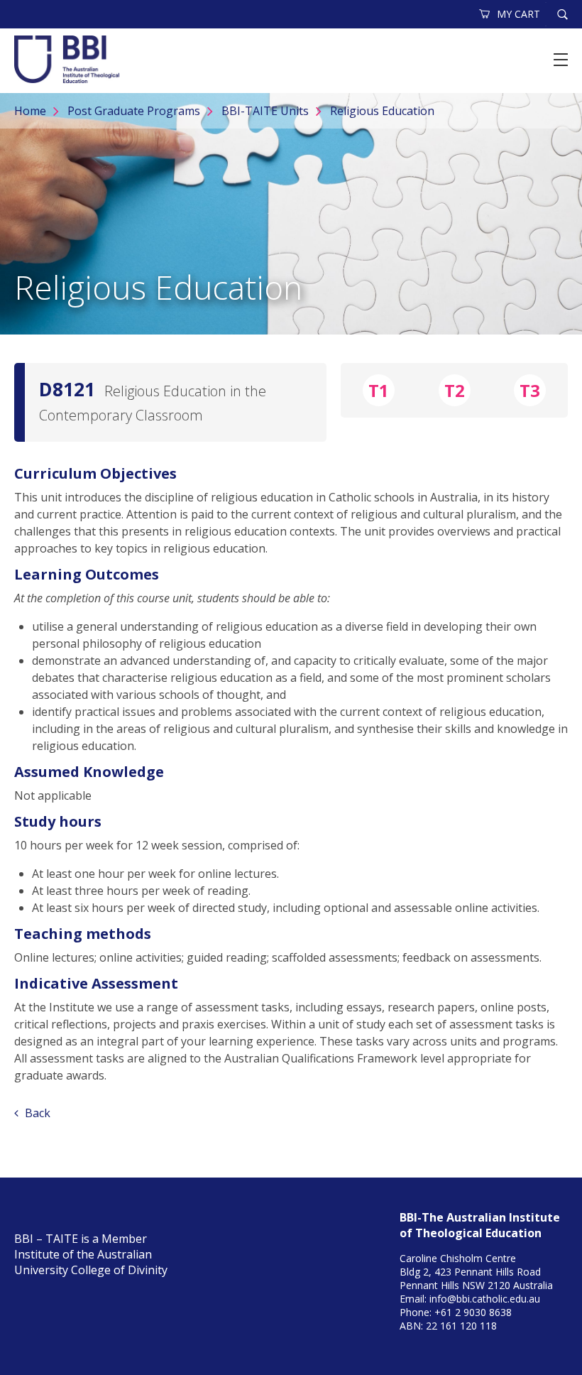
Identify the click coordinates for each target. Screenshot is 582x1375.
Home (30, 111)
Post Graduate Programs (133, 111)
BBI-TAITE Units (265, 111)
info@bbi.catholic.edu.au (484, 1298)
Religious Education (382, 111)
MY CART (518, 14)
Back (36, 1113)
